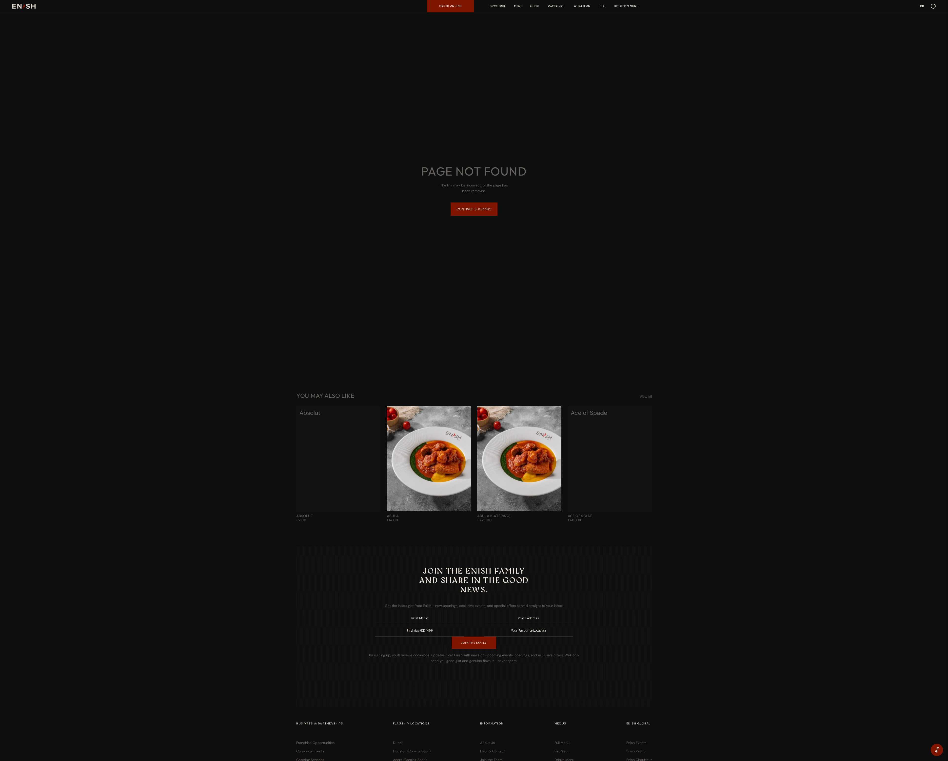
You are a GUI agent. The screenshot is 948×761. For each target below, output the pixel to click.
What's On (582, 6)
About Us (487, 743)
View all (646, 396)
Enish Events (636, 743)
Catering (556, 6)
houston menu (626, 5)
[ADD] (553, 503)
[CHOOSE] (372, 503)
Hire (603, 5)
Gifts (534, 5)
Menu (518, 5)
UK (922, 6)
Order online (450, 5)
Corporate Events (310, 751)
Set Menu (562, 751)
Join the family (474, 642)
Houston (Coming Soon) (412, 751)
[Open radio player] (937, 750)
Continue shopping (474, 209)
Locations (496, 6)
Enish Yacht (635, 751)
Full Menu (562, 743)
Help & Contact (492, 751)
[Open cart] (933, 6)
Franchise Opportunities (315, 743)
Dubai (397, 743)
